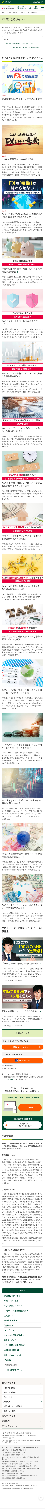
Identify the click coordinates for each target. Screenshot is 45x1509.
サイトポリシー (6, 1448)
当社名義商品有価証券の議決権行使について (15, 1478)
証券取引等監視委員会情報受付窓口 (13, 1435)
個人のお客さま (8, 1383)
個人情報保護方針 (18, 1450)
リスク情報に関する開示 (14, 1345)
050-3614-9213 (9, 1079)
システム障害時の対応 (9, 1466)
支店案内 (6, 1402)
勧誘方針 (17, 1448)
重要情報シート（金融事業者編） (12, 1464)
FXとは (7, 1360)
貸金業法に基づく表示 (28, 1476)
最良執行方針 (6, 1450)
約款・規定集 (6, 1468)
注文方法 (7, 1316)
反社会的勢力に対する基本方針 (11, 1455)
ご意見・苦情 (6, 1433)
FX (21, 1290)
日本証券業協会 (31, 1435)
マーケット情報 (9, 1392)
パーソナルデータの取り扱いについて (13, 1452)
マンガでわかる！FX (12, 1370)
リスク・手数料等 (22, 7)
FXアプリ (8, 1330)
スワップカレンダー (12, 1306)
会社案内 (6, 1421)
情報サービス (9, 1340)
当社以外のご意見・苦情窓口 (22, 1433)
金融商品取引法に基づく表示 (27, 1466)
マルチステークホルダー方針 (29, 1461)
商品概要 (7, 1325)
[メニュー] (42, 8)
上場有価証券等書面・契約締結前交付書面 (26, 1468)
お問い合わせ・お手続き (12, 1406)
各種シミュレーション (13, 1355)
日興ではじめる (9, 1388)
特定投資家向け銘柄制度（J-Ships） (13, 1471)
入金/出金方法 (9, 1321)
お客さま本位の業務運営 (9, 1461)
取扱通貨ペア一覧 (11, 1296)
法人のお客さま (8, 1416)
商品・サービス (9, 1411)
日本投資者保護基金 (8, 1438)
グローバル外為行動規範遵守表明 (12, 1473)
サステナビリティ (9, 1426)
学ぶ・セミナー (9, 1397)
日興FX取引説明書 (11, 1350)
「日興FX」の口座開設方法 (15, 1311)
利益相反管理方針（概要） (31, 1448)
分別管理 (28, 1464)
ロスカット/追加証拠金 (13, 1335)
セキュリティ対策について (10, 1476)
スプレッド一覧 (10, 1301)
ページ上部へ (41, 1497)
